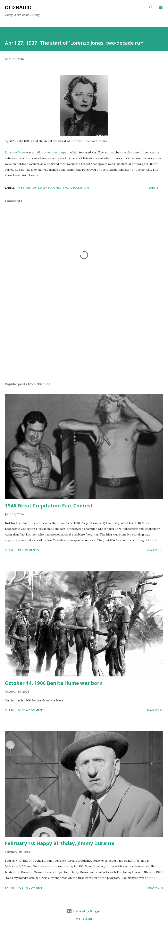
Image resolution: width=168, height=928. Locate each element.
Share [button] (153, 187)
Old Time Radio (84, 919)
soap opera (61, 152)
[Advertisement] (84, 340)
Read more (154, 550)
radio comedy (43, 152)
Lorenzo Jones (81, 141)
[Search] (150, 7)
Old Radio (18, 7)
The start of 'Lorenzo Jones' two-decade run (52, 187)
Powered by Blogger (86, 911)
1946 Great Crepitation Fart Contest (49, 505)
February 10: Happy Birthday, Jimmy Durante (60, 843)
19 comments (28, 550)
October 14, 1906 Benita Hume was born (54, 683)
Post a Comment (31, 710)
